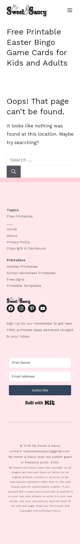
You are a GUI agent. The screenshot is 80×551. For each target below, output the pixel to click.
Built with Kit (40, 403)
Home (12, 229)
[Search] (14, 172)
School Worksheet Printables (31, 273)
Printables (24, 216)
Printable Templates (24, 286)
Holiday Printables (22, 266)
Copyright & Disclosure (26, 248)
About (12, 235)
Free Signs (15, 279)
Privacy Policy (18, 242)
